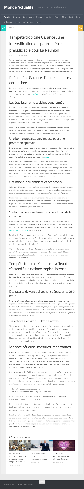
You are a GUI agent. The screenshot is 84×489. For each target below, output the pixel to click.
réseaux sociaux (15, 230)
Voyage (17, 22)
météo (35, 94)
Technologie (8, 22)
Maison (56, 17)
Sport (78, 17)
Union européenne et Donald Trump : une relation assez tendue (39, 456)
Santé (71, 17)
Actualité (7, 17)
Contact (38, 22)
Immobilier (48, 17)
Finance (39, 17)
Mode (64, 17)
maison (47, 157)
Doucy (14, 56)
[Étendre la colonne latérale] (3, 28)
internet (25, 230)
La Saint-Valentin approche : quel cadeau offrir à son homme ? (61, 456)
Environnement (28, 17)
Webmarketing (28, 22)
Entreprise (16, 17)
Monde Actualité (18, 7)
